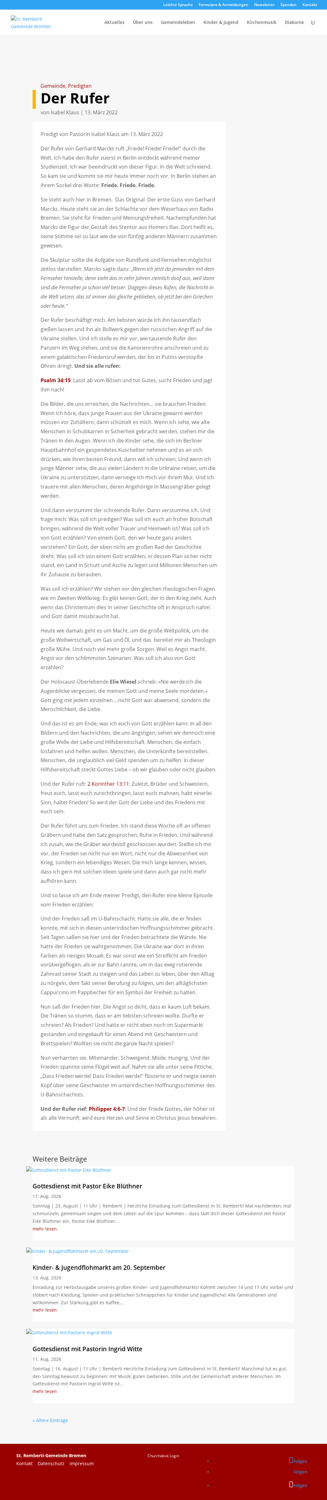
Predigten (80, 85)
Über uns (143, 22)
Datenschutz (54, 1463)
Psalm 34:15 (56, 380)
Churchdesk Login (163, 1455)
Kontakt (309, 5)
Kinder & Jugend (221, 22)
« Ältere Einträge (50, 1420)
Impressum (82, 1463)
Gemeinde (53, 85)
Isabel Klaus (65, 112)
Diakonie (294, 22)
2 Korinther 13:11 (108, 783)
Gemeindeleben (178, 22)
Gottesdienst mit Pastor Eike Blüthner (87, 1186)
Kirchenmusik (262, 22)
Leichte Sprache (178, 5)
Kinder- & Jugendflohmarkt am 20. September (99, 1267)
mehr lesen (45, 1229)
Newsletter (264, 5)
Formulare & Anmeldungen (223, 5)
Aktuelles (114, 22)
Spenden (288, 5)
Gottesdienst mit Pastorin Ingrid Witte (87, 1349)
